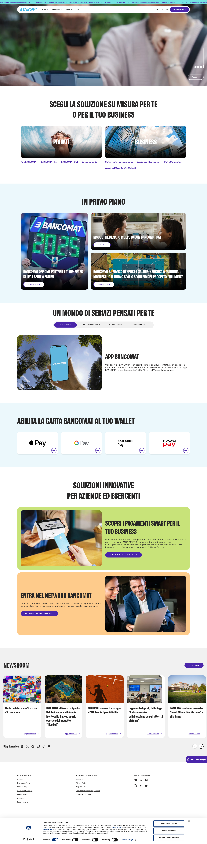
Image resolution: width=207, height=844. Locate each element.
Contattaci (80, 779)
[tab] (65, 325)
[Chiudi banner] (189, 821)
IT (163, 10)
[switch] (75, 839)
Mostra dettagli (127, 840)
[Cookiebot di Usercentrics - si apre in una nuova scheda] (28, 839)
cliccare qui (116, 827)
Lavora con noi (22, 802)
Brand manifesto (23, 783)
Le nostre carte (89, 162)
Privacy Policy (81, 783)
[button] (45, 9)
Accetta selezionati (169, 831)
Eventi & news (22, 794)
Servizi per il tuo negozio (149, 162)
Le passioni (21, 798)
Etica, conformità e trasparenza (88, 791)
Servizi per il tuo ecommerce (119, 162)
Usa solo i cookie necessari (169, 838)
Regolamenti (80, 787)
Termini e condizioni (83, 794)
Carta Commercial (173, 162)
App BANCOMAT (29, 162)
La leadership (22, 787)
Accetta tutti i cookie (169, 823)
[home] (28, 9)
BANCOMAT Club (69, 162)
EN (167, 10)
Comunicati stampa (24, 791)
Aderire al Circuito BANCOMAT (120, 168)
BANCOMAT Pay (49, 162)
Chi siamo (21, 779)
